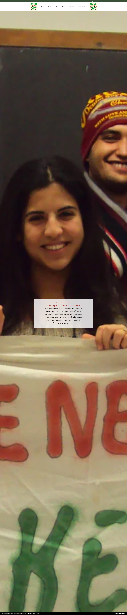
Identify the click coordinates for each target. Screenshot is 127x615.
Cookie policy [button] (32, 613)
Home (42, 6)
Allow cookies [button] (122, 613)
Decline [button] (117, 613)
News (57, 6)
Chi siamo (50, 6)
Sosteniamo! (72, 6)
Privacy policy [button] (37, 613)
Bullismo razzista (82, 6)
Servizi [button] (63, 6)
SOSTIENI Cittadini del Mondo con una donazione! (42, 1)
